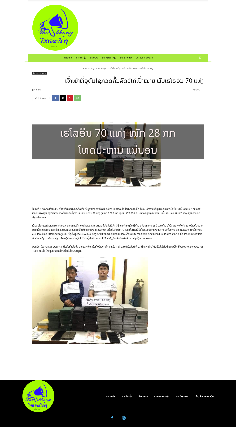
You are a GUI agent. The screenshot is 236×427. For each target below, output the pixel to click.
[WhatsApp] (77, 98)
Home (86, 68)
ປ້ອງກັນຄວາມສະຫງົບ (98, 68)
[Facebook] (55, 98)
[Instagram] (124, 418)
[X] (63, 98)
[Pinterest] (70, 98)
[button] (200, 57)
